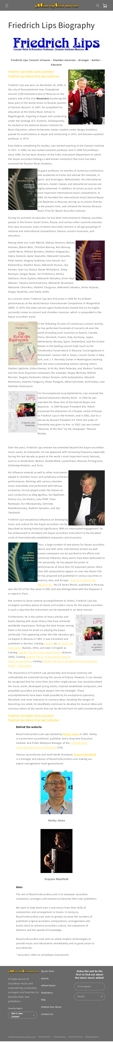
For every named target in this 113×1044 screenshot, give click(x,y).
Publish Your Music (51, 1006)
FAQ (43, 999)
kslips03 (30, 656)
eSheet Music (48, 985)
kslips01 (48, 643)
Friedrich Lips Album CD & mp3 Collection (33, 76)
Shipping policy (92, 1037)
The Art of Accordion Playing (44, 652)
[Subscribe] (101, 996)
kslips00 (22, 652)
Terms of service (75, 1037)
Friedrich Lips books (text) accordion (31, 71)
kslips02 (47, 661)
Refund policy (45, 1037)
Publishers (47, 992)
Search (45, 978)
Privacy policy (60, 1037)
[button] (6, 5)
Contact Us (47, 1014)
